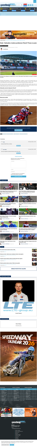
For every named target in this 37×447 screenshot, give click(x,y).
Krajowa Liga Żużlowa (24, 193)
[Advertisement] (18, 23)
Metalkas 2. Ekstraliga (4, 45)
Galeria (2, 246)
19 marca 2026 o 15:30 (32, 141)
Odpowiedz (18, 145)
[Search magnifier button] (21, 5)
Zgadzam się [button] (12, 444)
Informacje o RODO (17, 435)
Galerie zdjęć (17, 438)
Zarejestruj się (17, 436)
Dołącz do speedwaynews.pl (19, 431)
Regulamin (16, 433)
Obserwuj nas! (19, 130)
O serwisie (16, 437)
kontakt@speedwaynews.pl (16, 428)
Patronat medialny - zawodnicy (5, 276)
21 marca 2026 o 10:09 (32, 149)
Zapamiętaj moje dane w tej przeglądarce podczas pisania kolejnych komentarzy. (18, 174)
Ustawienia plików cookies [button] (5, 444)
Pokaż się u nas (17, 432)
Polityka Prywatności (18, 434)
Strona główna (2, 40)
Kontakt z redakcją (17, 430)
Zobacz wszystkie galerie (18, 268)
